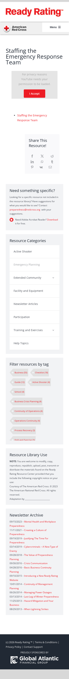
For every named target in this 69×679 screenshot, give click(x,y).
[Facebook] (32, 156)
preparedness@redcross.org (25, 209)
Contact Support (33, 647)
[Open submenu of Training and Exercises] (53, 330)
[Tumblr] (52, 162)
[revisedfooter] (34, 657)
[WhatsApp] (42, 162)
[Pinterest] (32, 167)
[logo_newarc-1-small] (15, 25)
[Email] (50, 167)
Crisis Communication (36, 563)
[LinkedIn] (32, 162)
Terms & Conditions (46, 642)
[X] (42, 156)
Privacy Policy (13, 647)
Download (52, 219)
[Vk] (41, 167)
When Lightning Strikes (36, 609)
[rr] (34, 9)
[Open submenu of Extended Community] (53, 277)
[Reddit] (52, 156)
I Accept (34, 93)
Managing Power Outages (38, 592)
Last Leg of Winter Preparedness (41, 596)
